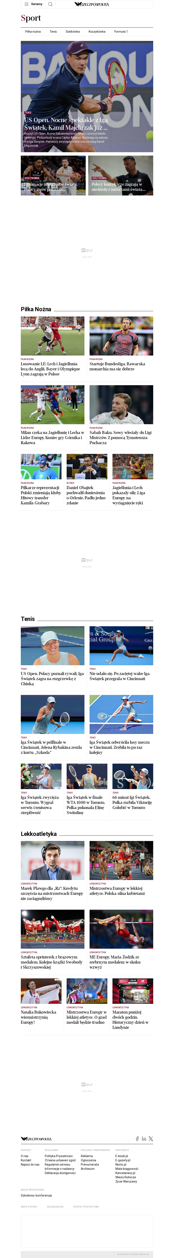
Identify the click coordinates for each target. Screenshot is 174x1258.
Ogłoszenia (88, 1160)
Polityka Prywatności (59, 1156)
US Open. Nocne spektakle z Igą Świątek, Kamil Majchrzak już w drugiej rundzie (66, 124)
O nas (24, 1156)
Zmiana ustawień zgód (60, 1160)
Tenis (53, 31)
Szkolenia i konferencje (36, 1195)
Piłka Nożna (36, 309)
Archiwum (88, 1168)
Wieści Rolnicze (125, 1177)
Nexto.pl (120, 1164)
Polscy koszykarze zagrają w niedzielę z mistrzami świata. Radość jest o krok (117, 187)
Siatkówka (73, 31)
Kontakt (26, 1160)
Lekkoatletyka (39, 834)
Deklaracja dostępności (60, 1173)
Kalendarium (55, 1206)
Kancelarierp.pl (125, 1173)
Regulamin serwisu (57, 1164)
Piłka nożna (33, 31)
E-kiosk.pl (121, 1156)
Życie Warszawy (126, 1181)
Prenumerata (90, 1164)
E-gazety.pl (122, 1160)
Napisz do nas (30, 1164)
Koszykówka (97, 31)
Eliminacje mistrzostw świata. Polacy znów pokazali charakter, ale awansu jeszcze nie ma (50, 187)
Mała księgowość (126, 1168)
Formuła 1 (121, 31)
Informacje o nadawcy (59, 1168)
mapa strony (29, 1206)
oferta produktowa (86, 1206)
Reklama (87, 1156)
